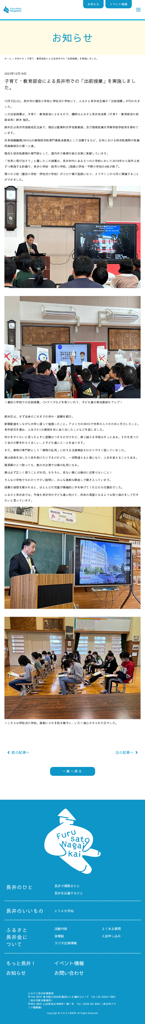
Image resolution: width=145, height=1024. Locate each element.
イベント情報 (118, 4)
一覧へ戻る (73, 771)
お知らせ (93, 4)
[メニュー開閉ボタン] (138, 9)
